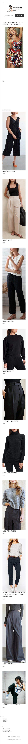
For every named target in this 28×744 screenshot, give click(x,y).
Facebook (5, 721)
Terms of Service (7, 731)
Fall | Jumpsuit (8, 171)
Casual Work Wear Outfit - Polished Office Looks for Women (13, 594)
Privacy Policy (6, 730)
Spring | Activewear (11, 705)
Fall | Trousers (9, 531)
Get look (19, 15)
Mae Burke (18, 739)
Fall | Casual (7, 321)
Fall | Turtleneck (9, 472)
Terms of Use (6, 728)
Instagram (5, 720)
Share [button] (3, 81)
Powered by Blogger (15, 736)
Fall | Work (7, 240)
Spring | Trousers (10, 421)
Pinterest (5, 719)
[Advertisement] (14, 96)
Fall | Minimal (8, 371)
